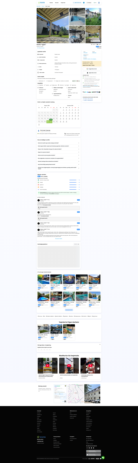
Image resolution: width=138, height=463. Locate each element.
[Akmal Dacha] (82, 296)
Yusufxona (55, 419)
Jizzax (54, 421)
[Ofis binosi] (92, 393)
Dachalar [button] (51, 2)
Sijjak (38, 418)
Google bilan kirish (93, 68)
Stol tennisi (88, 426)
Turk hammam (89, 423)
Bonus (54, 438)
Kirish (84, 51)
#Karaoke (71, 316)
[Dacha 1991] (44, 329)
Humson (38, 424)
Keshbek (55, 440)
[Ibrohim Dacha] (94, 296)
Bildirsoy (54, 426)
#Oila (44, 316)
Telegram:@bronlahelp (88, 98)
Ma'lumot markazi (40, 443)
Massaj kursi (88, 430)
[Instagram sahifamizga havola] (87, 448)
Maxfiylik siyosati (89, 443)
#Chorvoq (40, 316)
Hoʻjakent (55, 428)
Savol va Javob (56, 445)
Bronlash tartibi (56, 442)
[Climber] (56, 329)
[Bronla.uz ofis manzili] (76, 393)
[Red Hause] (69, 279)
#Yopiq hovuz (94, 316)
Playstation (88, 416)
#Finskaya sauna (77, 316)
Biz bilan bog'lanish (89, 440)
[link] (38, 6)
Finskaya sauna (89, 419)
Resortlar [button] (56, 2)
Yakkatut (38, 430)
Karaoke (87, 418)
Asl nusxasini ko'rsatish (47, 204)
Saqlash (99, 44)
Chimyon (38, 416)
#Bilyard (89, 316)
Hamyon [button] (89, 2)
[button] (84, 3)
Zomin (38, 426)
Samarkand (39, 421)
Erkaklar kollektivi (73, 414)
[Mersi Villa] (56, 279)
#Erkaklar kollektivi (50, 316)
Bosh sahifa (38, 6)
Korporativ (72, 418)
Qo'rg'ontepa (39, 431)
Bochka (54, 424)
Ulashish (94, 44)
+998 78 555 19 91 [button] (78, 2)
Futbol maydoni (89, 421)
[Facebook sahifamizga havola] (89, 448)
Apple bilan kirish (92, 72)
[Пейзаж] (43, 279)
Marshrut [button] (76, 244)
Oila (70, 412)
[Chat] (103, 457)
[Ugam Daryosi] (69, 296)
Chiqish (93, 51)
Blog (87, 442)
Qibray (54, 414)
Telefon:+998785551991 (88, 100)
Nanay (54, 418)
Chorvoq (43, 6)
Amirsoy (38, 423)
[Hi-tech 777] (82, 279)
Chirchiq (54, 423)
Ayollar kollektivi (73, 416)
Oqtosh (54, 412)
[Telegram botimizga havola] (91, 448)
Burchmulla (39, 419)
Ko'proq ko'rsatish (58, 238)
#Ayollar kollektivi (58, 316)
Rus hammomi (89, 424)
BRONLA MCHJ (40, 439)
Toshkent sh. (39, 414)
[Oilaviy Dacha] (43, 296)
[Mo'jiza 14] (56, 296)
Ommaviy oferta (56, 447)
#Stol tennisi (84, 316)
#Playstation (65, 316)
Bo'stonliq (55, 430)
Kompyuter (88, 412)
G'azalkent (55, 416)
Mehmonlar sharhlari (57, 443)
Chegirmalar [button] (63, 2)
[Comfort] (69, 329)
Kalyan (87, 428)
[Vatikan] (94, 279)
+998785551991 (40, 441)
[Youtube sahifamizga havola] (93, 448)
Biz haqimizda (88, 438)
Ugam (38, 428)
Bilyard (87, 414)
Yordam (71, 440)
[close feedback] (100, 344)
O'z (95, 2)
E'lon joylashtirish (73, 438)
